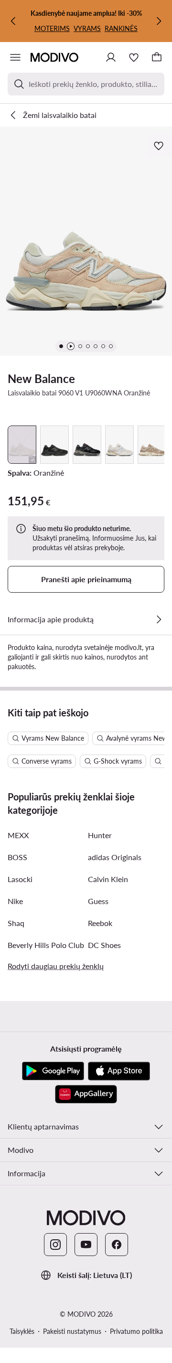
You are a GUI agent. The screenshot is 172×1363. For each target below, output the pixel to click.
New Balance (41, 378)
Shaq (16, 922)
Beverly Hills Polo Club (46, 944)
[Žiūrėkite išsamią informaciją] (158, 619)
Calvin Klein (108, 879)
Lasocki (20, 879)
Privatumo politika (136, 1331)
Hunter (100, 835)
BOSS (17, 857)
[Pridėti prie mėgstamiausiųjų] (159, 145)
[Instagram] (55, 1244)
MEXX (18, 835)
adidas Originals (114, 857)
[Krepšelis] (156, 57)
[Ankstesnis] (13, 21)
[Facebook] (116, 1244)
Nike (15, 900)
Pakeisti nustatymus (72, 1331)
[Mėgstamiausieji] (133, 57)
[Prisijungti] (110, 57)
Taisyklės (22, 1331)
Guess (98, 900)
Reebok (100, 922)
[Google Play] (53, 1071)
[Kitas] (158, 21)
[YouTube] (86, 1244)
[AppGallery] (86, 1094)
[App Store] (119, 1071)
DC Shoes (104, 944)
